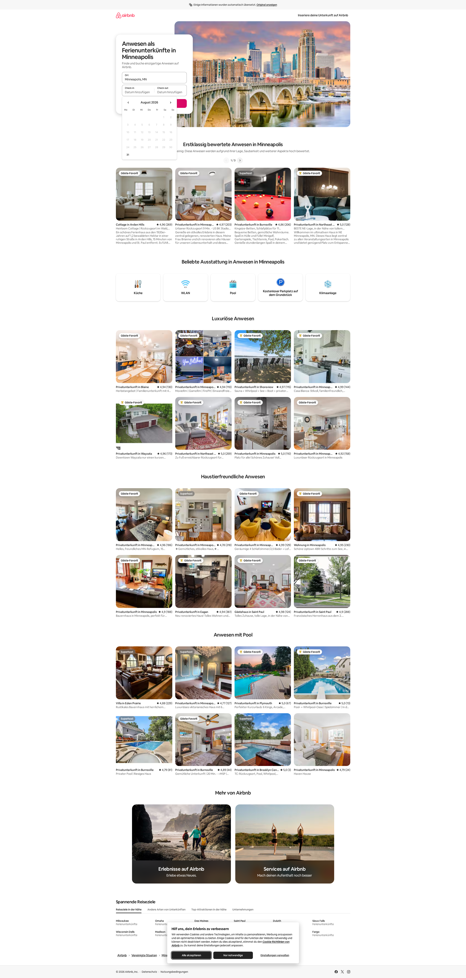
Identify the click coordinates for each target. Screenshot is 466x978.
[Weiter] (240, 160)
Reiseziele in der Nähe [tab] (129, 909)
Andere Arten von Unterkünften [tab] (166, 909)
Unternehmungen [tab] (242, 909)
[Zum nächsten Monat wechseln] (170, 102)
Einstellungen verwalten (275, 955)
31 (128, 154)
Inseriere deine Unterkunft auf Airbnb (323, 15)
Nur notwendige (233, 955)
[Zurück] (226, 160)
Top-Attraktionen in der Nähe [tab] (208, 909)
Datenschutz (149, 971)
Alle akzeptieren (191, 955)
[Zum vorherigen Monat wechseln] (128, 102)
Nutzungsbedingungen (174, 971)
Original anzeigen (267, 4)
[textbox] (138, 92)
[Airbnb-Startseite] (125, 15)
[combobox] (154, 79)
